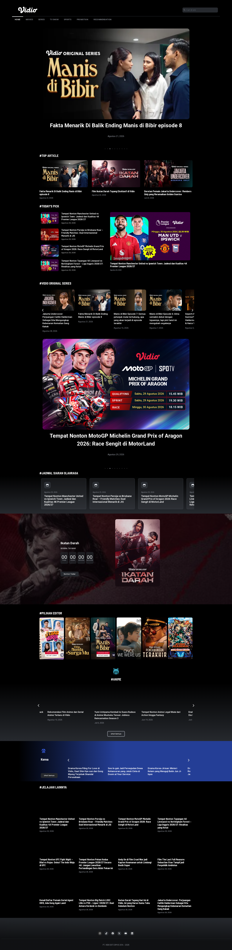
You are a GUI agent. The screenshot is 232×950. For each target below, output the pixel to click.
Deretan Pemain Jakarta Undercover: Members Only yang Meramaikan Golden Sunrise (167, 193)
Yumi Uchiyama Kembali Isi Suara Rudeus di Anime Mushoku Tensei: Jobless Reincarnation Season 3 (68, 715)
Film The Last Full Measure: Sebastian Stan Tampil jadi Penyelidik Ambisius (171, 862)
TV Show (54, 19)
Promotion (82, 19)
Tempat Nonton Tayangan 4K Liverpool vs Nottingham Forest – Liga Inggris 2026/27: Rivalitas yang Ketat (82, 263)
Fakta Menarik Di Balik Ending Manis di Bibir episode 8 (60, 193)
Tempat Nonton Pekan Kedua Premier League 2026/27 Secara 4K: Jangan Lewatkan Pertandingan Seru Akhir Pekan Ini (96, 864)
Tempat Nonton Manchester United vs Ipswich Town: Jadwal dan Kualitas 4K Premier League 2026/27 (80, 216)
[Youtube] (126, 933)
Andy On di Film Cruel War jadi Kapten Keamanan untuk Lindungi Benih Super (134, 862)
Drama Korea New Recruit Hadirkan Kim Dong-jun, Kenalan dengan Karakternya (84, 771)
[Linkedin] (132, 933)
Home (17, 19)
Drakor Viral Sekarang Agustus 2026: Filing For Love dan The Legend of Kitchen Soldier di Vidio (165, 771)
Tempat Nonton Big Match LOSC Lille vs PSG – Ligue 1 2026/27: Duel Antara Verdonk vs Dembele (96, 903)
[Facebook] (113, 933)
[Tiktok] (106, 933)
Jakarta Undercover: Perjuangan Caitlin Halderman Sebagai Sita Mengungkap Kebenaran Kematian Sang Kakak (57, 320)
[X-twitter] (119, 933)
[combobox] (200, 10)
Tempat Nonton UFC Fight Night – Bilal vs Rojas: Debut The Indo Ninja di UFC (57, 862)
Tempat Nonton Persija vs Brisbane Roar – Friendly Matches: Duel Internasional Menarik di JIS (82, 232)
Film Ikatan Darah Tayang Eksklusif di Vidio (113, 191)
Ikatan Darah (70, 543)
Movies (29, 19)
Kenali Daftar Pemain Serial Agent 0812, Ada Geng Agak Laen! (56, 902)
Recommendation (103, 19)
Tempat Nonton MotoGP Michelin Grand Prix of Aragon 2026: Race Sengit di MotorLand (82, 248)
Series (41, 19)
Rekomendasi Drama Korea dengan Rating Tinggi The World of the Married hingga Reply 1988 (126, 771)
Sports (67, 19)
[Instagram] (100, 933)
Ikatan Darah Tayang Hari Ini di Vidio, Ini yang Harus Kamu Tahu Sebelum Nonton (134, 903)
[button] (105, 148)
